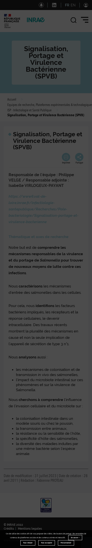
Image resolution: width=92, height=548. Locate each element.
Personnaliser (66, 543)
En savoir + (75, 538)
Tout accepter (46, 543)
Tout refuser (28, 543)
